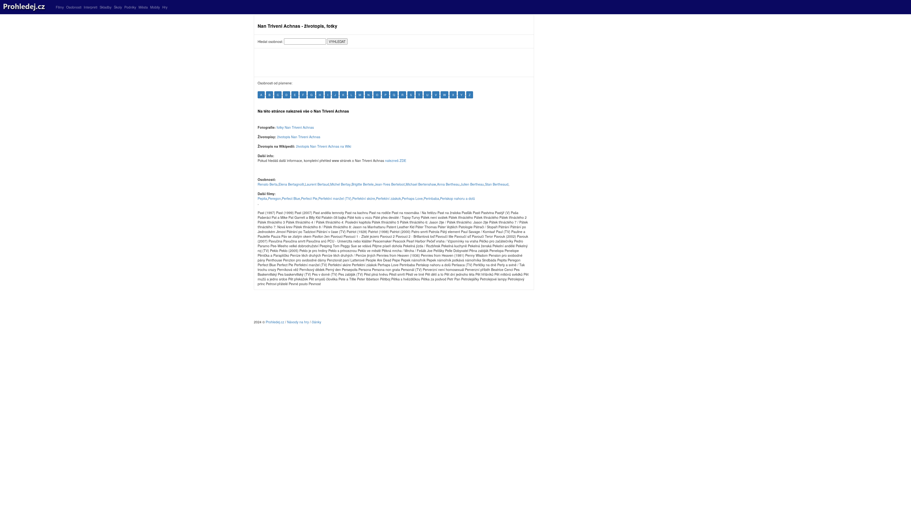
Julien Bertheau (472, 184)
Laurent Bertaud (317, 184)
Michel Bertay (340, 184)
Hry (164, 7)
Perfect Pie (309, 198)
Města (143, 7)
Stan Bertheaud (496, 184)
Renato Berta (268, 184)
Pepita (262, 198)
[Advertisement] (394, 62)
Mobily (155, 7)
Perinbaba (431, 198)
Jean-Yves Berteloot (390, 184)
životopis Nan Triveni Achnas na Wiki (323, 146)
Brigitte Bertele (363, 184)
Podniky (130, 7)
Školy (118, 7)
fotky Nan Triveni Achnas (295, 127)
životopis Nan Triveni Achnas (298, 136)
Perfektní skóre (363, 198)
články (316, 322)
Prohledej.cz (275, 322)
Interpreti (90, 7)
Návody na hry (298, 322)
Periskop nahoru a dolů (457, 198)
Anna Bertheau (448, 184)
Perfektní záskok (388, 198)
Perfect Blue (291, 198)
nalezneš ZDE (395, 160)
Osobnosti (73, 7)
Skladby (106, 7)
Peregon (274, 198)
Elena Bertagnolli (291, 184)
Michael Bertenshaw (421, 184)
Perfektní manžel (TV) (334, 198)
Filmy (60, 7)
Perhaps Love (412, 198)
